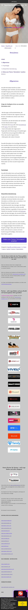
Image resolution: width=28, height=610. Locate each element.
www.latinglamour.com (6, 536)
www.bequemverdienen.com (7, 569)
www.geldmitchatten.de (6, 571)
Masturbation (19, 249)
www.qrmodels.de (5, 538)
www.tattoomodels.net (6, 523)
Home (2, 46)
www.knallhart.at (5, 541)
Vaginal (8, 249)
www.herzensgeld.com (6, 576)
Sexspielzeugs (22, 124)
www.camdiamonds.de (15, 485)
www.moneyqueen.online (6, 574)
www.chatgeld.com (5, 564)
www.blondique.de (5, 530)
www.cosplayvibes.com (6, 528)
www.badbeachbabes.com (7, 553)
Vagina (6, 127)
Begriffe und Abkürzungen (14, 247)
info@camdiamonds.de (6, 284)
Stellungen (23, 211)
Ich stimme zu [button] (22, 604)
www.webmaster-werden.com (7, 587)
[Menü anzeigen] (25, 5)
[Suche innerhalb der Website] (2, 5)
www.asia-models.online (6, 533)
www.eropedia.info (5, 501)
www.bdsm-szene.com (6, 525)
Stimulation (24, 46)
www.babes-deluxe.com (6, 551)
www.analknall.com (5, 543)
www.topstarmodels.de (6, 520)
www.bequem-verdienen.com (19, 274)
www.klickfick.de (4, 546)
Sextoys (13, 249)
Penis (11, 124)
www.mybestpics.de (5, 566)
